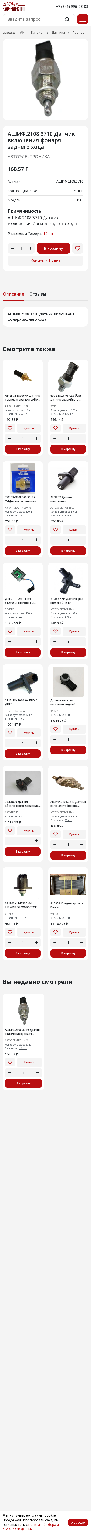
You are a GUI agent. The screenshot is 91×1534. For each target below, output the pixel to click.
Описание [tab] (13, 294)
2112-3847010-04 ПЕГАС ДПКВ (21, 702)
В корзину (53, 248)
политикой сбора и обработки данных (31, 1526)
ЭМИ (53, 406)
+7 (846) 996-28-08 (72, 6)
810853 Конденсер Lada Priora (66, 905)
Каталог (37, 32)
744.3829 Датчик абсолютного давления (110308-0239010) (21, 804)
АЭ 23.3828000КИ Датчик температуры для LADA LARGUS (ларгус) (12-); (22, 398)
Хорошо (78, 1522)
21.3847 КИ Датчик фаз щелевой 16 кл (66, 601)
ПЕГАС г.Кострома (15, 711)
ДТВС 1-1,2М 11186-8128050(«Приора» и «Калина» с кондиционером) (19, 601)
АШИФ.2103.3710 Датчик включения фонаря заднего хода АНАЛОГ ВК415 (68, 804)
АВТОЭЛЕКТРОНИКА (29, 156)
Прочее (78, 32)
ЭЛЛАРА (9, 609)
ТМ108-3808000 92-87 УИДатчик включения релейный (20, 499)
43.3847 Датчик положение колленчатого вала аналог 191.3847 (64, 499)
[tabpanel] (45, 317)
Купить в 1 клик (45, 260)
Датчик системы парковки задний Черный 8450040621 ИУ (66, 703)
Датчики (58, 32)
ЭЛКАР (54, 711)
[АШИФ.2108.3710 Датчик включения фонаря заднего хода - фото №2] (45, 79)
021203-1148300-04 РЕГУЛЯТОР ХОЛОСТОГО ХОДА (22, 906)
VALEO (54, 914)
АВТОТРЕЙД (11, 812)
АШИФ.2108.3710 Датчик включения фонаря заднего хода (23, 1032)
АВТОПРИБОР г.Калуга (18, 508)
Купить (29, 428)
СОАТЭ (9, 914)
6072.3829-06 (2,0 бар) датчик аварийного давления (65, 398)
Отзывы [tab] (37, 294)
